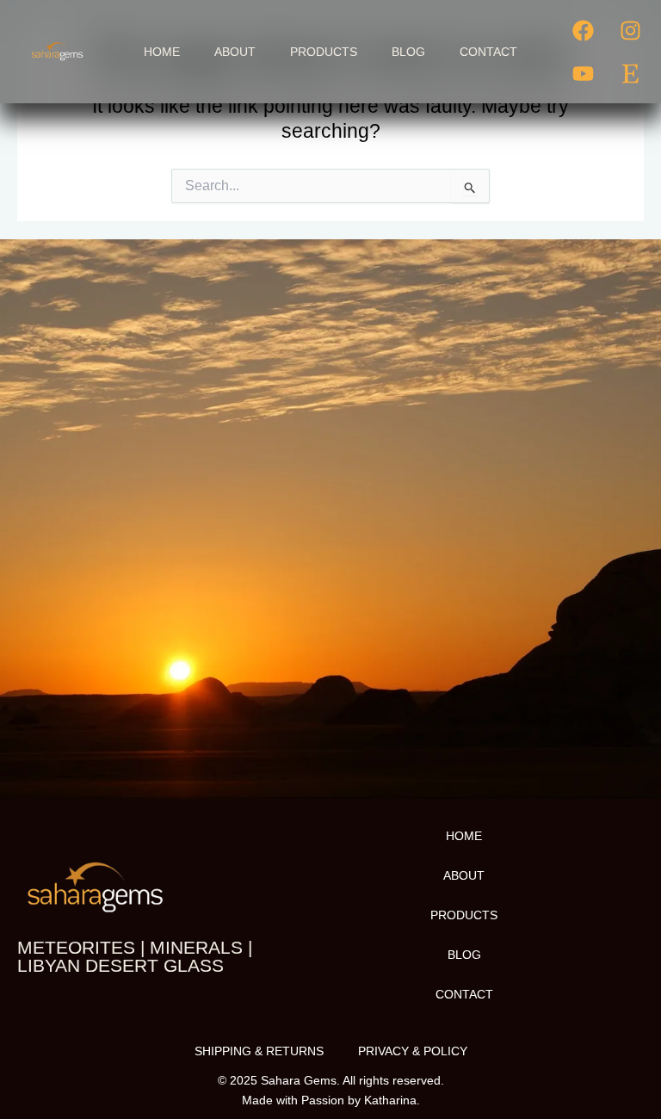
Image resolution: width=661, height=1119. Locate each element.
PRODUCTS (323, 52)
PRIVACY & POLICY (412, 1051)
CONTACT (488, 52)
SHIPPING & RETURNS (259, 1051)
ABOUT (235, 52)
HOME (162, 52)
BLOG (408, 52)
